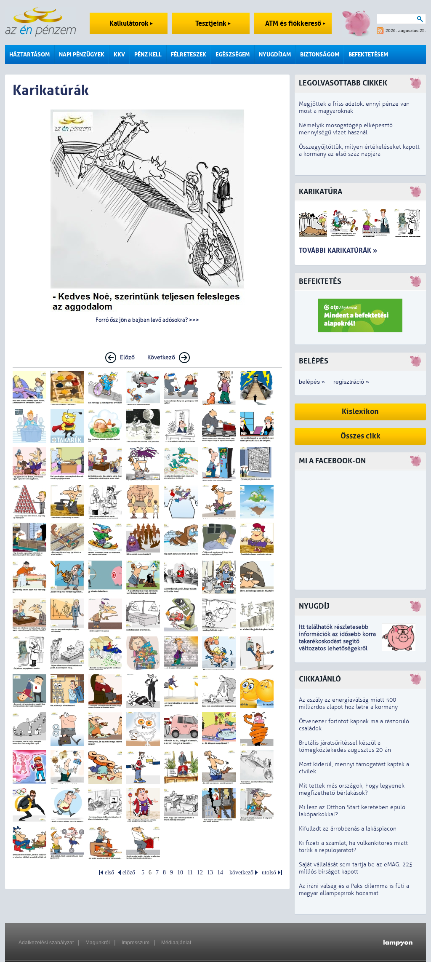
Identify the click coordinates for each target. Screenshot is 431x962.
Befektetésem (368, 54)
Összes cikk (360, 436)
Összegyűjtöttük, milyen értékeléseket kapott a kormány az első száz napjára (359, 150)
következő (241, 872)
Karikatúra (320, 191)
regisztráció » (351, 381)
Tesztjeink (211, 23)
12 (200, 872)
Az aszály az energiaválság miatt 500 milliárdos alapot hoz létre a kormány (348, 703)
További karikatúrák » (338, 250)
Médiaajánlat (176, 943)
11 (190, 872)
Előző (127, 357)
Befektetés (320, 281)
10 (180, 872)
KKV (119, 54)
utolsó (269, 872)
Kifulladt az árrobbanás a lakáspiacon (347, 828)
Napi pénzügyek (81, 54)
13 (210, 872)
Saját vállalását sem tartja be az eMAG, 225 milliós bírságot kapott (355, 868)
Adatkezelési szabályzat (46, 943)
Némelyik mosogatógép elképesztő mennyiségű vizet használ (346, 129)
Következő (161, 357)
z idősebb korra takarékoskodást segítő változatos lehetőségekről (337, 641)
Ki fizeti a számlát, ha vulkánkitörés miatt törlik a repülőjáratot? (353, 846)
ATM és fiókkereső (294, 23)
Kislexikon (360, 411)
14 (220, 872)
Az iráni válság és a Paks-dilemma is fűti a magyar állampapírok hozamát (354, 889)
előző (128, 872)
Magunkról (97, 943)
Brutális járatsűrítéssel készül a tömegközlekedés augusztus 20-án (345, 746)
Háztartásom (29, 54)
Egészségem (233, 54)
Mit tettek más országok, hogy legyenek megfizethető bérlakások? (351, 789)
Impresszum (135, 943)
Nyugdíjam (275, 54)
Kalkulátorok (129, 23)
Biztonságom (319, 54)
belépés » (312, 381)
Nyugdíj (314, 606)
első (109, 872)
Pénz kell (148, 54)
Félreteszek (188, 54)
